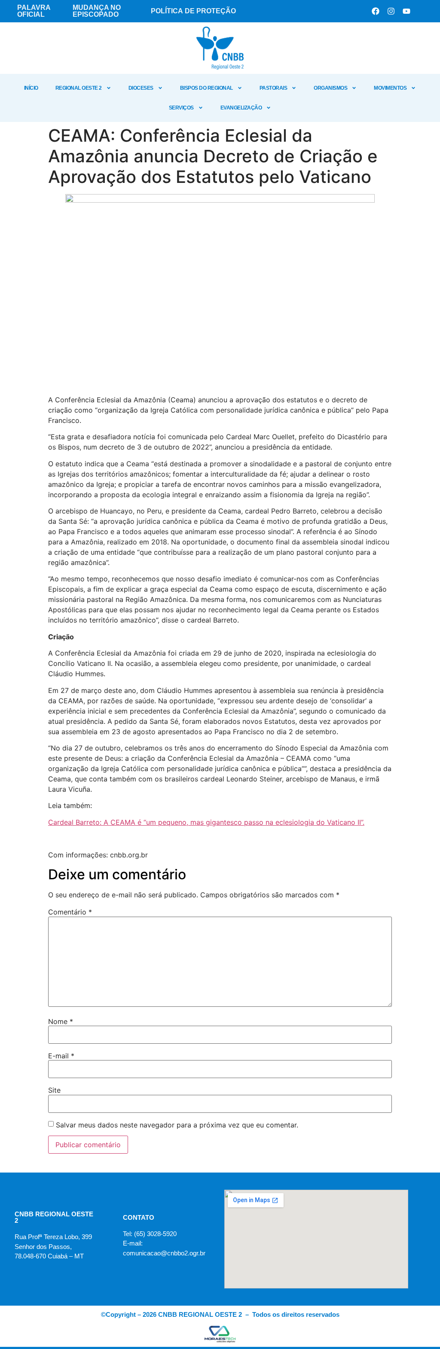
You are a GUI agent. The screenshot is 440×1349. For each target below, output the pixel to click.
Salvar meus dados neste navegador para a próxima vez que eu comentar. (177, 1124)
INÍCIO (31, 88)
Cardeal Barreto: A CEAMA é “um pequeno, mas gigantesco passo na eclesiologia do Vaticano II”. (206, 822)
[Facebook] (375, 11)
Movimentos (390, 88)
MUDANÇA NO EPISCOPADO (97, 11)
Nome (60, 1021)
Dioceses (140, 88)
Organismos (330, 88)
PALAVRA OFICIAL (33, 11)
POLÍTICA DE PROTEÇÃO (193, 11)
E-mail (61, 1055)
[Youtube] (406, 11)
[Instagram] (391, 11)
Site (54, 1090)
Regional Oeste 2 (78, 88)
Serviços (181, 108)
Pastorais (273, 88)
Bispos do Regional (206, 88)
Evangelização (241, 108)
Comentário (70, 911)
